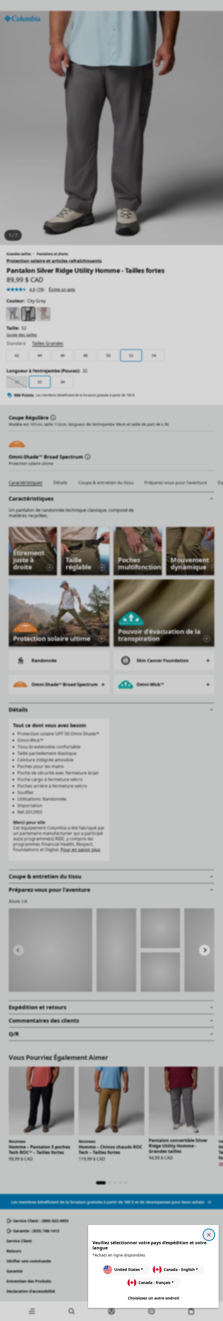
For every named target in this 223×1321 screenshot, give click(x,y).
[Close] (208, 1234)
